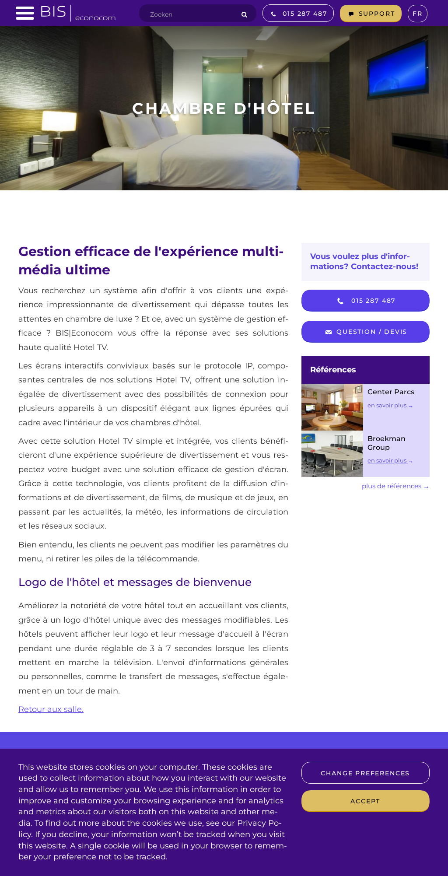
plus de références (392, 486)
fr (418, 14)
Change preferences (365, 773)
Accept (365, 801)
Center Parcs (391, 392)
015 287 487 (372, 301)
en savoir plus (388, 405)
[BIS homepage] (78, 10)
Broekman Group (387, 443)
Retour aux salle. (51, 709)
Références (333, 370)
